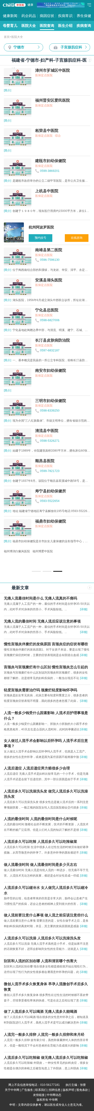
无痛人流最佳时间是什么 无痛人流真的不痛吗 (40, 598)
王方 (7, 551)
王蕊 (38, 551)
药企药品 (28, 16)
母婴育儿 (10, 26)
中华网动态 (54, 1095)
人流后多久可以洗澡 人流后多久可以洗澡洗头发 (42, 938)
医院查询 (47, 26)
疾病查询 (84, 26)
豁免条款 (82, 1090)
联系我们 (41, 1090)
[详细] (83, 609)
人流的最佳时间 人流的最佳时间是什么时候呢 (40, 819)
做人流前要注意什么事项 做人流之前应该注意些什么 (46, 915)
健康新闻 (10, 16)
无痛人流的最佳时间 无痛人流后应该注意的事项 (42, 621)
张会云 (48, 551)
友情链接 (39, 1095)
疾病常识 (65, 16)
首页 (7, 37)
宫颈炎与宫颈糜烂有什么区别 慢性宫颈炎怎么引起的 (46, 667)
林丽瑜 (28, 551)
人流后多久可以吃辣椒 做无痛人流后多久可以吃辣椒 (46, 1057)
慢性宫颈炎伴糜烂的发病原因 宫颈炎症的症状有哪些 (46, 644)
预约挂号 (40, 237)
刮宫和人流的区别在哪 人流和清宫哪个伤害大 (40, 961)
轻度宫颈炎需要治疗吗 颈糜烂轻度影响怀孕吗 (40, 690)
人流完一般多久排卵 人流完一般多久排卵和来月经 (44, 1034)
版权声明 (68, 1090)
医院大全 (28, 26)
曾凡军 (16, 551)
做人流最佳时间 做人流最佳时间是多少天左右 (40, 865)
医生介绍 (65, 26)
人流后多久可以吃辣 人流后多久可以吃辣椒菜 (40, 841)
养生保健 (84, 16)
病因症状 (47, 16)
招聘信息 (54, 1090)
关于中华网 (12, 1090)
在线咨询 (76, 237)
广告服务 (27, 1090)
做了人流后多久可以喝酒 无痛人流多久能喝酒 (40, 1011)
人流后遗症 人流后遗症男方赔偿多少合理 (37, 768)
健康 (30, 4)
